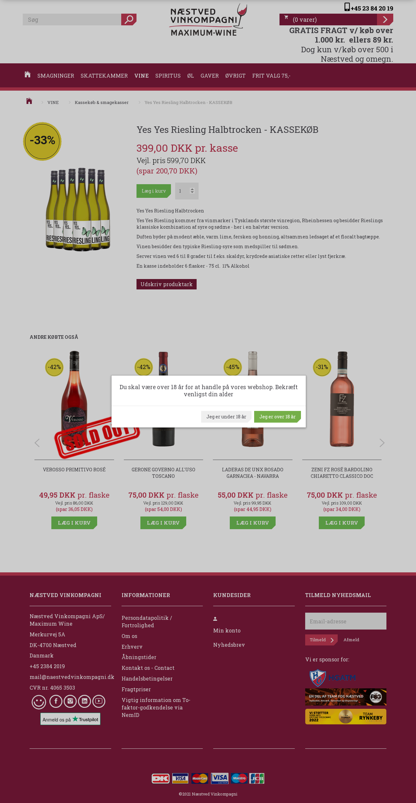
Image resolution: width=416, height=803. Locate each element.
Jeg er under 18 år (226, 417)
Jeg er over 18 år (277, 417)
